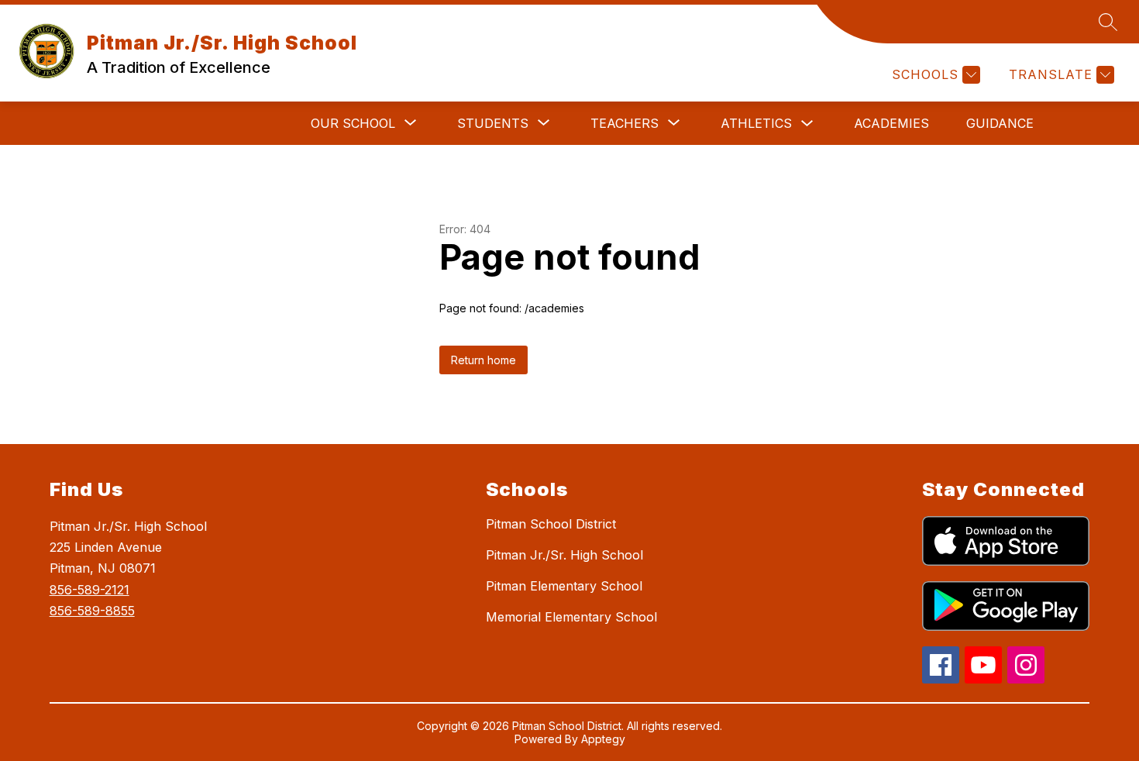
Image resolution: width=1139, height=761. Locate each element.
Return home (483, 360)
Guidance (1000, 123)
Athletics (756, 123)
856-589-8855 (92, 610)
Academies (891, 123)
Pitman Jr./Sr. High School (564, 555)
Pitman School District (551, 524)
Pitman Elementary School (564, 586)
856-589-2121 (89, 589)
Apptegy (603, 739)
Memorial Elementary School (571, 617)
